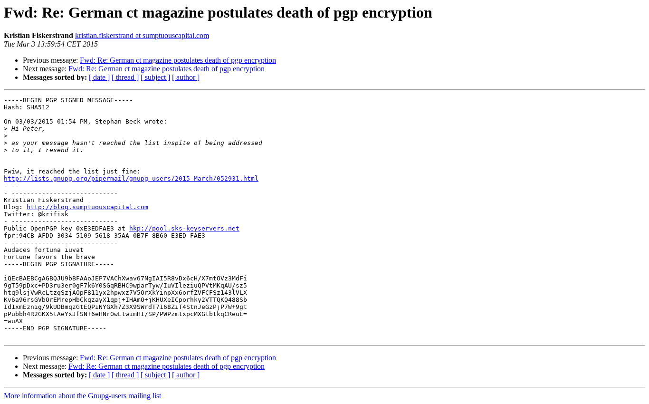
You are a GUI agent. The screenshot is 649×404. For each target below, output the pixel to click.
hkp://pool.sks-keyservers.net (184, 228)
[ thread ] (125, 77)
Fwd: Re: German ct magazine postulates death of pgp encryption (178, 60)
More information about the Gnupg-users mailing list (82, 396)
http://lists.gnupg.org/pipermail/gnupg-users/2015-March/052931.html (131, 178)
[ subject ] (155, 77)
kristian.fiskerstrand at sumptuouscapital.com (142, 35)
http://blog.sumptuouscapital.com (87, 207)
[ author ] (186, 77)
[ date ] (99, 77)
